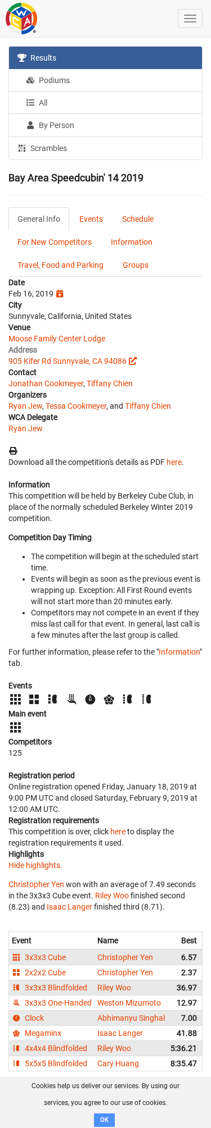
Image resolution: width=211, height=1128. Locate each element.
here (174, 462)
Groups (136, 265)
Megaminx (42, 1033)
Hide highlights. (35, 865)
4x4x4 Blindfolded (55, 1048)
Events (91, 218)
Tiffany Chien (110, 383)
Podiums (53, 80)
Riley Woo (112, 895)
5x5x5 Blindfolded (55, 1063)
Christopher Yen (36, 884)
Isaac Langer (69, 906)
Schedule (138, 218)
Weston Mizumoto (129, 1002)
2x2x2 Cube (44, 972)
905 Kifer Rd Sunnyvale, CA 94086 (67, 361)
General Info (38, 218)
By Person (55, 125)
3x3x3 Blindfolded (55, 987)
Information (131, 242)
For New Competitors (54, 242)
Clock (33, 1017)
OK (104, 1120)
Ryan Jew (25, 405)
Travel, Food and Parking (60, 265)
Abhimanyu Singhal (131, 1017)
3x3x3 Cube (44, 957)
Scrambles (48, 148)
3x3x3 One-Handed (57, 1002)
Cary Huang (118, 1063)
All (42, 102)
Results (42, 57)
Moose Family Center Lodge (56, 338)
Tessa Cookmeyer (76, 405)
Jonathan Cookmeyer (45, 383)
